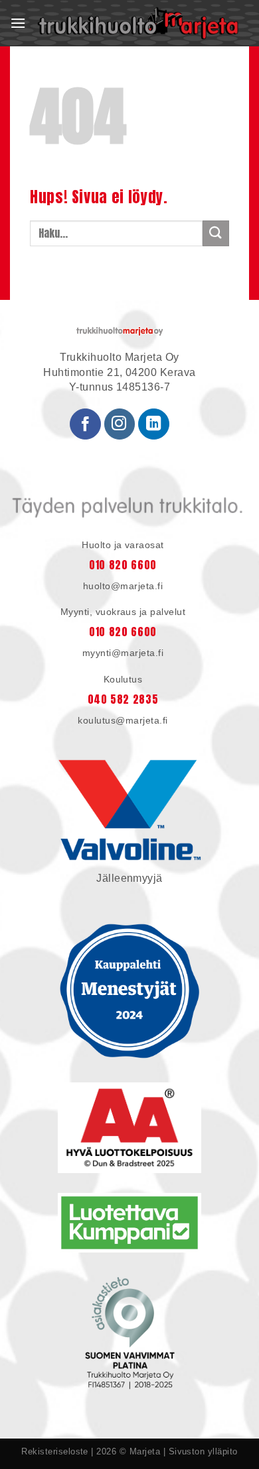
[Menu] (18, 23)
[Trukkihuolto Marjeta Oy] (137, 23)
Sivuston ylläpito (203, 1451)
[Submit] (216, 233)
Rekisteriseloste (54, 1451)
